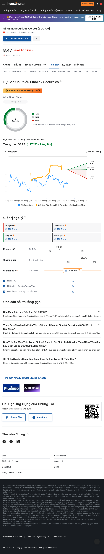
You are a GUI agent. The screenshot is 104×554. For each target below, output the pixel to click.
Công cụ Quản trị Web (12, 472)
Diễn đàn (79, 64)
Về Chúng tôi (60, 456)
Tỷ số (86, 71)
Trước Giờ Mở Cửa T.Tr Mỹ (88, 10)
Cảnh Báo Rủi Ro (59, 537)
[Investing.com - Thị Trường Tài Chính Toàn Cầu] (16, 3)
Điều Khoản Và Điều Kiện (12, 537)
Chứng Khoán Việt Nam (51, 10)
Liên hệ (57, 467)
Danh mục (6, 467)
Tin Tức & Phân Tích (35, 64)
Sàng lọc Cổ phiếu (28, 10)
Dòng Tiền (77, 71)
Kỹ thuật (66, 64)
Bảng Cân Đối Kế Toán (61, 71)
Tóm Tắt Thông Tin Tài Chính (14, 71)
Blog (4, 456)
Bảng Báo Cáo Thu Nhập (39, 71)
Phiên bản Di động (10, 461)
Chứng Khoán (9, 10)
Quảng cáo (59, 461)
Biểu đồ (17, 64)
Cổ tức (94, 71)
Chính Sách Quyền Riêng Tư (38, 537)
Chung (6, 64)
